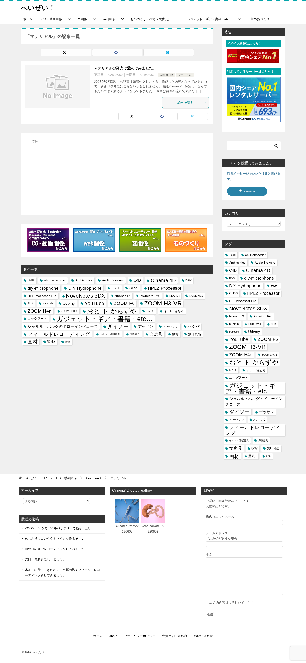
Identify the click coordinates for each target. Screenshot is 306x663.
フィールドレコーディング (59, 334)
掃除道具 (135, 334)
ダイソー (117, 326)
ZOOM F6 (124, 303)
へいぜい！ (38, 7)
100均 (31, 280)
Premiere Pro (150, 296)
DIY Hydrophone (85, 288)
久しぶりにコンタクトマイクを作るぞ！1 (54, 538)
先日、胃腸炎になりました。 (45, 559)
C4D (137, 280)
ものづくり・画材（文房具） (150, 19)
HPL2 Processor (165, 288)
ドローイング (170, 326)
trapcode (48, 303)
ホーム (27, 19)
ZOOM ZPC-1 (69, 311)
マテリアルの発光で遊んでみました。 (125, 68)
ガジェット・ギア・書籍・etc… (209, 19)
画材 (33, 342)
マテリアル (185, 74)
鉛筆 (67, 341)
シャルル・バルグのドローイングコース (63, 326)
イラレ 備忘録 (174, 311)
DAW (188, 280)
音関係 (82, 19)
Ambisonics (84, 280)
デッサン (145, 326)
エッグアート (37, 318)
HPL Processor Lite (42, 296)
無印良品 (194, 334)
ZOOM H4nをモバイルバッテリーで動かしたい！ (60, 528)
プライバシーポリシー (139, 636)
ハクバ (193, 326)
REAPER (174, 295)
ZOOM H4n (39, 311)
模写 (175, 334)
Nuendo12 (122, 296)
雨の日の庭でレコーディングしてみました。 (56, 549)
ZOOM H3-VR (163, 303)
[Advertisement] (117, 176)
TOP (35, 478)
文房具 (155, 334)
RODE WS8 (196, 295)
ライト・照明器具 (110, 334)
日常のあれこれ (258, 19)
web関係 (109, 19)
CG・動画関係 (51, 19)
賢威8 (51, 341)
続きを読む (185, 102)
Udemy (69, 303)
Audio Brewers (113, 280)
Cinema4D (166, 74)
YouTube (94, 303)
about (113, 636)
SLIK (30, 303)
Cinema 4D (163, 280)
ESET (115, 288)
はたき (150, 311)
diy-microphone (43, 288)
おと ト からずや (112, 311)
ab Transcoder (55, 280)
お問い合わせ (203, 636)
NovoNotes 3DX (85, 296)
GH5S (133, 288)
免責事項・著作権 (174, 636)
